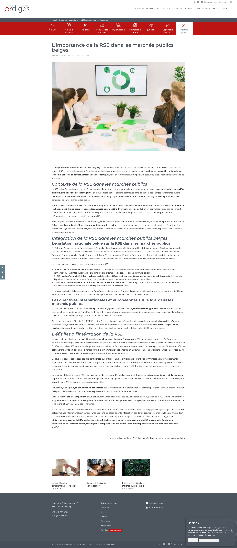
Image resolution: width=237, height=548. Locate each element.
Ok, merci (192, 540)
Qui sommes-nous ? (143, 9)
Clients (189, 9)
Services (177, 9)
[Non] (232, 532)
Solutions (162, 9)
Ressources (219, 9)
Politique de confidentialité (104, 544)
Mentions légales (84, 544)
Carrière (110, 530)
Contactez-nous (156, 503)
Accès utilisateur (156, 507)
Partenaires (203, 9)
